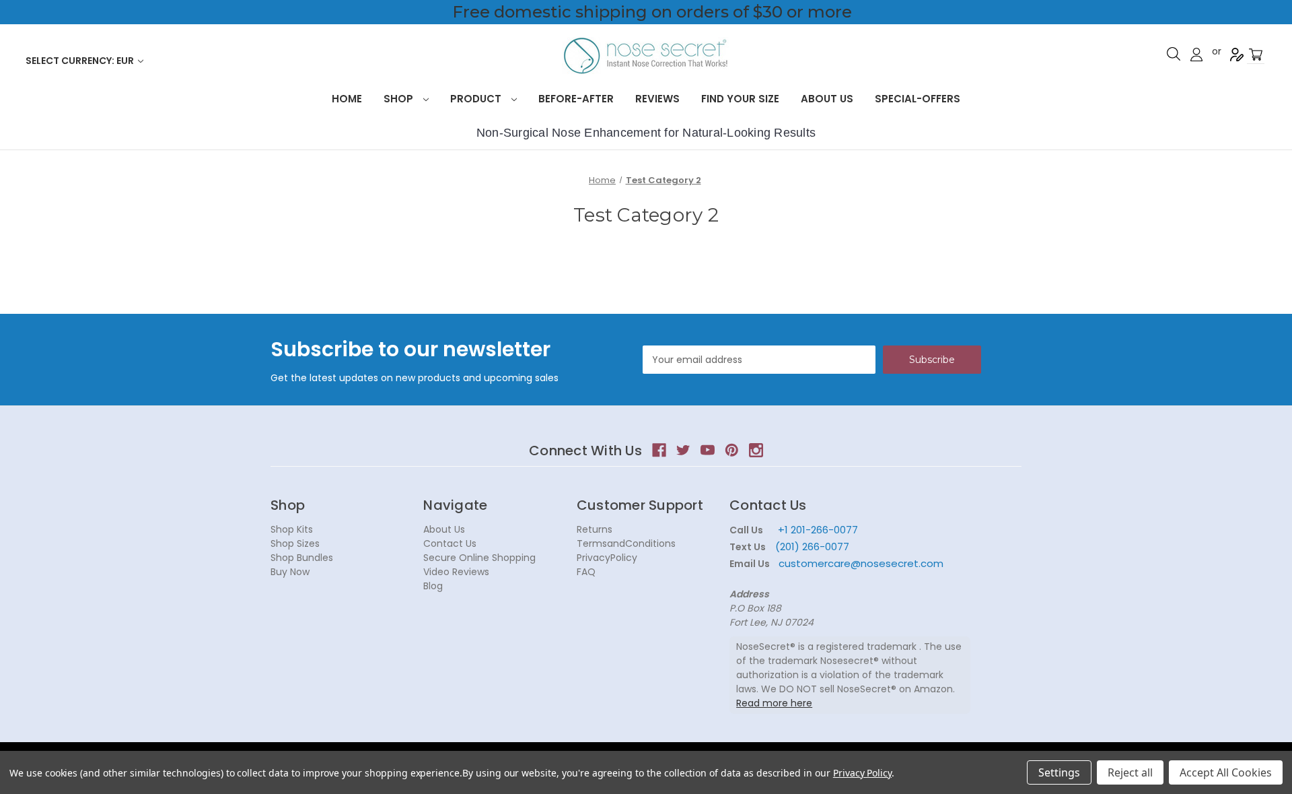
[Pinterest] (732, 450)
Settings (1059, 772)
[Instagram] (756, 450)
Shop (400, 99)
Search (1173, 53)
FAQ (586, 571)
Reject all (1130, 772)
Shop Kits (292, 529)
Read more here (774, 703)
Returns (594, 529)
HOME (347, 99)
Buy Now (290, 571)
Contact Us (449, 543)
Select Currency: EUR (81, 60)
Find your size (740, 99)
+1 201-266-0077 (818, 530)
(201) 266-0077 (812, 546)
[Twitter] (683, 450)
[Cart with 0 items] (1255, 55)
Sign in (1196, 54)
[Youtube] (708, 450)
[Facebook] (659, 450)
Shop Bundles (302, 557)
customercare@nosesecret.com (859, 563)
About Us (827, 99)
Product (477, 99)
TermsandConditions (626, 543)
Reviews (657, 99)
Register (1236, 54)
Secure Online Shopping (479, 557)
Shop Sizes (295, 543)
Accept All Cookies (1226, 772)
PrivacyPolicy (607, 557)
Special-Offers (917, 99)
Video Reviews (456, 571)
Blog (433, 586)
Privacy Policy (862, 772)
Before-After (576, 99)
